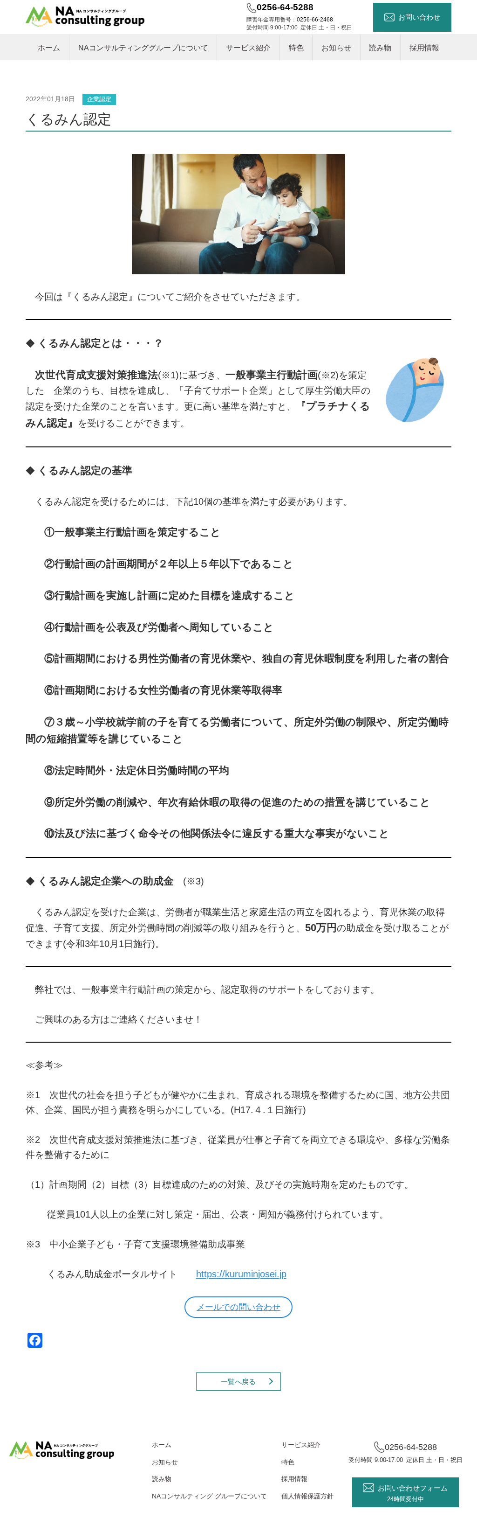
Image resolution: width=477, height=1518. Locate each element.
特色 (296, 48)
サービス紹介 (248, 48)
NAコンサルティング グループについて (209, 1496)
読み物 (380, 48)
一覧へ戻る (238, 1382)
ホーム (49, 48)
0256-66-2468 (315, 19)
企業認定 (99, 99)
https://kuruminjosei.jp (241, 1274)
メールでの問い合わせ (238, 1307)
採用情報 (424, 48)
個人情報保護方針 (307, 1496)
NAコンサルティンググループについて (143, 48)
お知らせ (336, 48)
